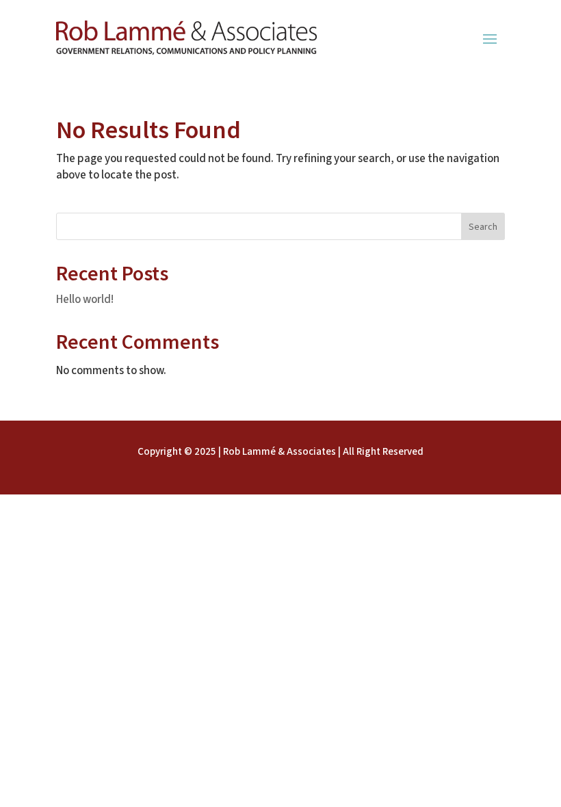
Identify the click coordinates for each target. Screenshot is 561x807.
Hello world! (85, 299)
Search (483, 227)
